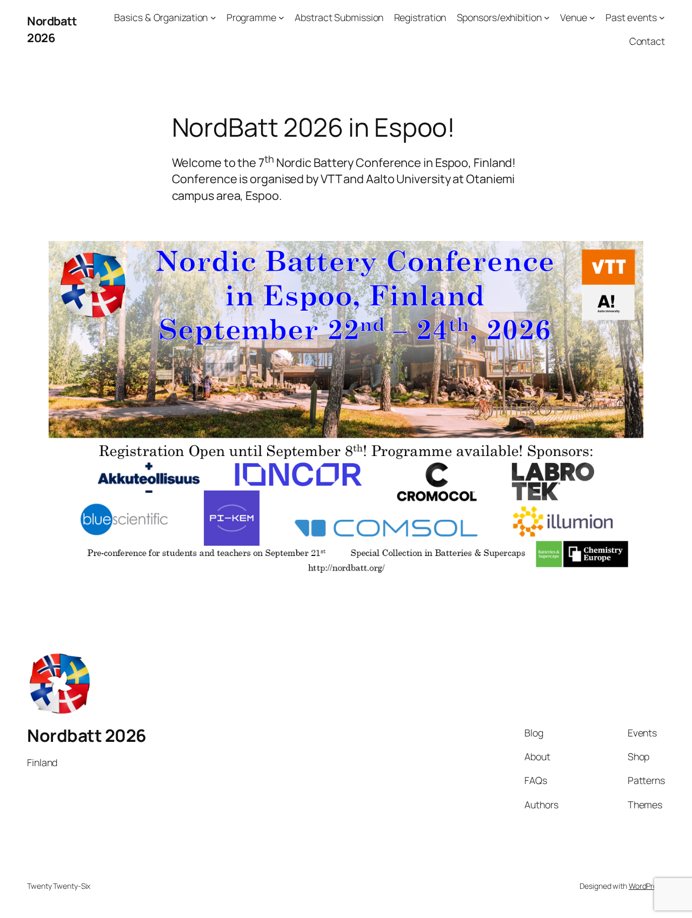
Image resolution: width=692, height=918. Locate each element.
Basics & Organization (161, 17)
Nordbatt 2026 (51, 29)
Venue (573, 17)
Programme (251, 17)
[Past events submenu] (662, 18)
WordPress (647, 886)
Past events (631, 17)
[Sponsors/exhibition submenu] (547, 18)
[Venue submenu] (592, 18)
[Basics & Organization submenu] (213, 18)
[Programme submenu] (281, 18)
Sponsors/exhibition (499, 17)
